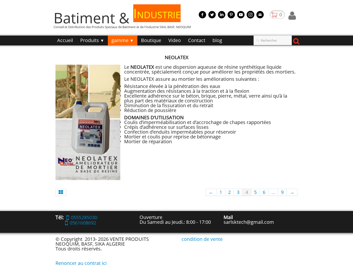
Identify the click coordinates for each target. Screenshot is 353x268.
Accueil (65, 40)
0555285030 (84, 217)
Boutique (151, 40)
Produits (92, 40)
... (273, 192)
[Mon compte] (292, 15)
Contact (196, 40)
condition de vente (202, 239)
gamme (122, 40)
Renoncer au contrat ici (81, 263)
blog (217, 40)
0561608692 (83, 222)
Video (174, 40)
